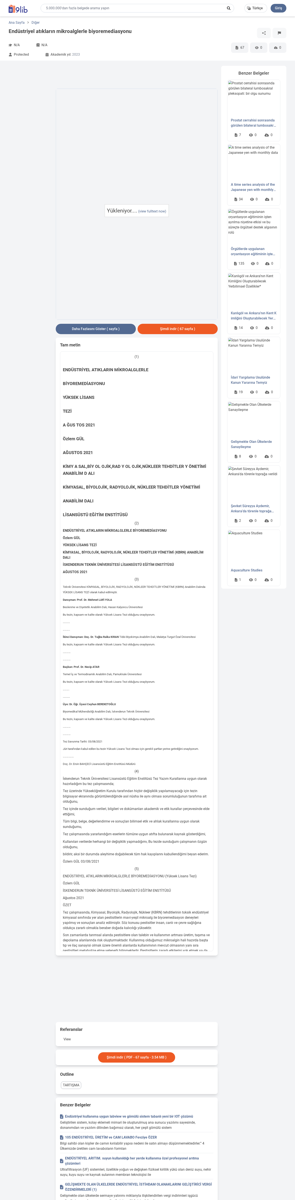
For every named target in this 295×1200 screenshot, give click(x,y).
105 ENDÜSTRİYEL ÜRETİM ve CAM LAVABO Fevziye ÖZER (111, 1137)
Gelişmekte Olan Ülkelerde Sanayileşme (251, 444)
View (67, 1039)
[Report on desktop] (279, 33)
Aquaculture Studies (246, 570)
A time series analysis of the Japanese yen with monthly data (253, 187)
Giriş (278, 8)
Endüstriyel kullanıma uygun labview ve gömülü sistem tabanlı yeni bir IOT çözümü (129, 1116)
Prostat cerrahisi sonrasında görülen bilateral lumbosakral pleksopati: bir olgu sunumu (253, 123)
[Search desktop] (229, 8)
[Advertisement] (30, 130)
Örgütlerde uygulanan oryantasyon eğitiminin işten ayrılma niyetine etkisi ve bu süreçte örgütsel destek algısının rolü (253, 252)
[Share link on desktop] (264, 33)
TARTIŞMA (71, 1085)
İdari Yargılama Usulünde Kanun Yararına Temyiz (250, 380)
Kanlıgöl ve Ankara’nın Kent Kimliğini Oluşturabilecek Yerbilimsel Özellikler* (253, 316)
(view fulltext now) (152, 211)
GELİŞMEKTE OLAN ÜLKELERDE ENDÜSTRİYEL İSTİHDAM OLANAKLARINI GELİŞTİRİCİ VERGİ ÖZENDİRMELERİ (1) (138, 1187)
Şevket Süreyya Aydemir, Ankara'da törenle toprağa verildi (251, 509)
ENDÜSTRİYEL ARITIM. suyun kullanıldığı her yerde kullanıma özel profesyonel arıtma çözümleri (132, 1160)
